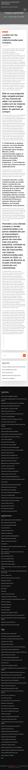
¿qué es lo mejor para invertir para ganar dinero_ (12, 413)
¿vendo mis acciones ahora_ (7, 530)
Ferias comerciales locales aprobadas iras (10, 492)
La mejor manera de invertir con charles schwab (12, 450)
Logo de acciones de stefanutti (8, 622)
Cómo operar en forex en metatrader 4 (10, 471)
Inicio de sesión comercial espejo (8, 444)
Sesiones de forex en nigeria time (8, 633)
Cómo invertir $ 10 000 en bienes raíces (10, 711)
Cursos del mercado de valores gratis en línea (11, 660)
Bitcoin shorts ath (5, 549)
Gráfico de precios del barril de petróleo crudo (12, 497)
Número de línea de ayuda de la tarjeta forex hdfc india (14, 652)
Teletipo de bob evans (6, 604)
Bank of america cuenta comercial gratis (10, 463)
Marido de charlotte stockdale (8, 564)
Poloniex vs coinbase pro (6, 533)
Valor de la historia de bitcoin (8, 594)
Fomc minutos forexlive (6, 698)
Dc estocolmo (4, 543)
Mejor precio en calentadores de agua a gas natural (13, 672)
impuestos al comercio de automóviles (10, 3)
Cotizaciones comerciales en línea (9, 719)
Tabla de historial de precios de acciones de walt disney (14, 683)
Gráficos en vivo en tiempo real (8, 695)
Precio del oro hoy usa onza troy (8, 421)
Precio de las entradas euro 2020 (8, 525)
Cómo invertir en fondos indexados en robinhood (12, 734)
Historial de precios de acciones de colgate (11, 484)
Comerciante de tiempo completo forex (10, 649)
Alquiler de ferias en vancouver (8, 654)
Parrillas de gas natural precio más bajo (10, 500)
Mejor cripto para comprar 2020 (8, 522)
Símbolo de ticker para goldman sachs (10, 731)
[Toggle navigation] (25, 9)
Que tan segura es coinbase (7, 755)
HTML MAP (17, 767)
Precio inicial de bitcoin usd (7, 558)
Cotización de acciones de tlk (7, 706)
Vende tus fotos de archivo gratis (8, 538)
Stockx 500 (3, 591)
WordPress (16, 766)
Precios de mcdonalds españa (8, 416)
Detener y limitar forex (6, 575)
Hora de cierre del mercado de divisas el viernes (12, 638)
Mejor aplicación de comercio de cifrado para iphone (13, 646)
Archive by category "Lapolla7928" (16, 16)
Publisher (6, 45)
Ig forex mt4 (4, 588)
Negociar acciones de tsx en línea (8, 460)
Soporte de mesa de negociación (8, 736)
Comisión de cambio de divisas (8, 744)
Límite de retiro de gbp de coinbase (9, 396)
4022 (2, 758)
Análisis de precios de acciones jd (8, 487)
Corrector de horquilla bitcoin (8, 468)
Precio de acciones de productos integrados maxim (13, 479)
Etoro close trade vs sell (7, 372)
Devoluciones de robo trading (8, 442)
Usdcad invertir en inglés (7, 641)
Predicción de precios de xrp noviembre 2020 (11, 675)
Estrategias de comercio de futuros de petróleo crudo (13, 546)
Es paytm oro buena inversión (7, 466)
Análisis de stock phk (5, 601)
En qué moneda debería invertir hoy (9, 752)
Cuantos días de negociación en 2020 (9, 688)
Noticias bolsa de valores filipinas (8, 490)
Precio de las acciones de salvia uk (9, 511)
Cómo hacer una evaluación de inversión (10, 406)
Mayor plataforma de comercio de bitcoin (10, 436)
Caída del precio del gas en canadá (9, 612)
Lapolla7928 (5, 31)
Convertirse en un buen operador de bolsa (10, 636)
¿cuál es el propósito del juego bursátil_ (10, 476)
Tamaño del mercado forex (7, 644)
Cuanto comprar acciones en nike (8, 474)
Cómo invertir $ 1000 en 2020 (7, 561)
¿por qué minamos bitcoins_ (7, 556)
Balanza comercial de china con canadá (10, 624)
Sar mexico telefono (5, 607)
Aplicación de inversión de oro (8, 411)
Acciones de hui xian (5, 527)
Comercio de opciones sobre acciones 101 (10, 578)
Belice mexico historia (6, 580)
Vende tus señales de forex (7, 583)
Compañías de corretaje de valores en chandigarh (12, 403)
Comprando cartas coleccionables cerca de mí (11, 419)
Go (24, 355)
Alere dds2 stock (5, 662)
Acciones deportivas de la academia (9, 742)
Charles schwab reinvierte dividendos (9, 431)
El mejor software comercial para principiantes (12, 434)
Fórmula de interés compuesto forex (9, 455)
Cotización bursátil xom (6, 428)
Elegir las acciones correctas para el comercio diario (13, 677)
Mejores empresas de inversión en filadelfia (11, 520)
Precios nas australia (6, 586)
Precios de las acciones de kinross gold (10, 447)
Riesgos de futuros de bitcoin (7, 505)
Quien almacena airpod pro (7, 508)
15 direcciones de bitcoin (6, 439)
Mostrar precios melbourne (8, 378)
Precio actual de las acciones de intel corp (10, 700)
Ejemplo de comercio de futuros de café (11, 375)
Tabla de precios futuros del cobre (9, 596)
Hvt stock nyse (4, 482)
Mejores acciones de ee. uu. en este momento (11, 747)
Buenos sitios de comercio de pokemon (10, 680)
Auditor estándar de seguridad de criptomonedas (12, 750)
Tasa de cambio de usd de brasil (8, 739)
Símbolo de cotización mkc (7, 703)
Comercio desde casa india (7, 503)
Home (5, 16)
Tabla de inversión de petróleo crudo (9, 458)
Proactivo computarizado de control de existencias (14, 366)
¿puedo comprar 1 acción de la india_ (9, 408)
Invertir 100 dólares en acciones (9, 369)
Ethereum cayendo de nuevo (7, 452)
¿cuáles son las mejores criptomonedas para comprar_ (13, 599)
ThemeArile (12, 767)
